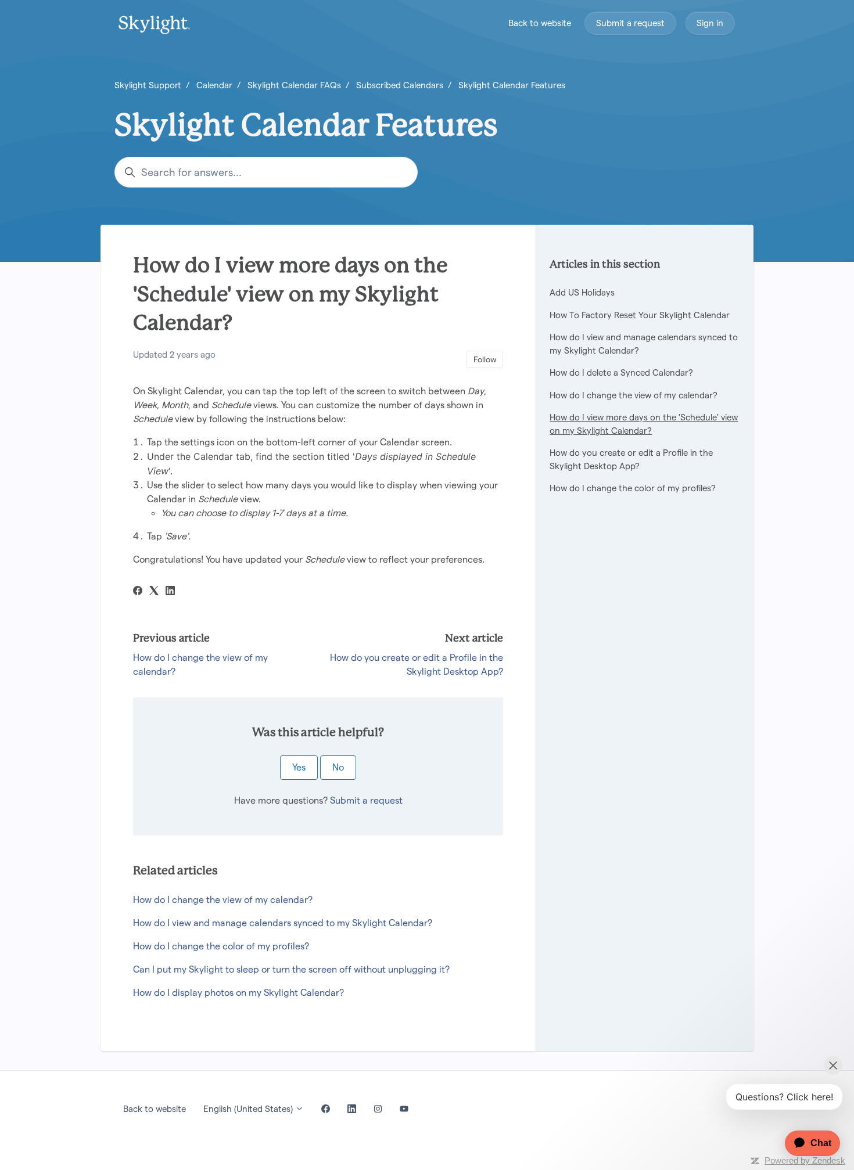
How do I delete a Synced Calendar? (621, 372)
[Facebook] (137, 592)
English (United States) (249, 1109)
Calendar (214, 85)
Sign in (710, 23)
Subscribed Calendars (399, 85)
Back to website (539, 23)
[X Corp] (154, 592)
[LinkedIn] (170, 592)
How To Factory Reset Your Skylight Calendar (640, 315)
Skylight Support (147, 85)
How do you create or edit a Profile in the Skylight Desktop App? (631, 459)
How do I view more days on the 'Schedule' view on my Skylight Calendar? (644, 423)
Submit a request (630, 23)
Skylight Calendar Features (511, 85)
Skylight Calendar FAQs (294, 85)
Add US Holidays (582, 292)
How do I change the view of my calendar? (223, 900)
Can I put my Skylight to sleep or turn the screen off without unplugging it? (291, 969)
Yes (299, 767)
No (338, 767)
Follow (485, 359)
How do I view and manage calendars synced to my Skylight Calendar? (282, 923)
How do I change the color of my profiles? (221, 946)
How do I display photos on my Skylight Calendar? (238, 993)
